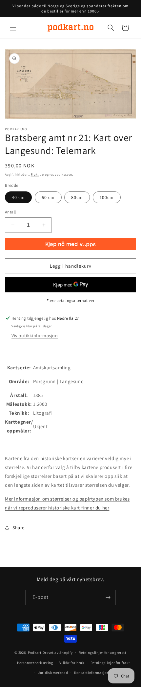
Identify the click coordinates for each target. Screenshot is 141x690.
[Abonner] (108, 597)
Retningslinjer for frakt (110, 662)
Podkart (35, 652)
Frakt (35, 174)
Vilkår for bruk (71, 662)
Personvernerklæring (35, 662)
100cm (107, 197)
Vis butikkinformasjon (34, 335)
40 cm (18, 197)
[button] (13, 27)
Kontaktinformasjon (91, 672)
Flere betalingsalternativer (71, 300)
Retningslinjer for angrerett (103, 652)
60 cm (48, 197)
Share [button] (18, 527)
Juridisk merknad (53, 672)
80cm (77, 197)
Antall (10, 212)
